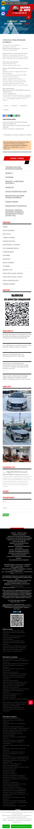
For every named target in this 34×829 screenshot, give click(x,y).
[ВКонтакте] (4, 116)
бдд (3, 478)
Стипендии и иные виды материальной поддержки (13, 168)
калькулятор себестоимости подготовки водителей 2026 (14, 761)
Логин (4, 501)
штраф (5, 478)
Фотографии (6, 255)
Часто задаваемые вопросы (11, 248)
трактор (8, 484)
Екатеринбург (12, 21)
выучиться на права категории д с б (13, 727)
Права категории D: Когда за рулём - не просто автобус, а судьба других (14, 650)
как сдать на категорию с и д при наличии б (16, 728)
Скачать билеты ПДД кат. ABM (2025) (13, 273)
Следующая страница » (24, 135)
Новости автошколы (9, 230)
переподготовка (16, 476)
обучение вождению (8, 481)
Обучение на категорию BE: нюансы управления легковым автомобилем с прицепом (14, 632)
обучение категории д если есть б (13, 732)
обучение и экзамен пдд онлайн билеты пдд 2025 (16, 746)
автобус (11, 478)
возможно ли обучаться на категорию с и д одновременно (15, 794)
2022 (20, 476)
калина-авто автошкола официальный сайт (15, 757)
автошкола (14, 105)
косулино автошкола (9, 735)
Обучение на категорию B (10, 672)
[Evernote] (14, 116)
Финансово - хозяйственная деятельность (14, 182)
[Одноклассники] (6, 116)
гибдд (18, 481)
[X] (11, 116)
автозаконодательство (17, 478)
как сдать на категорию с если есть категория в (13, 754)
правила (28, 479)
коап (30, 479)
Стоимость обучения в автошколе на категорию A (14, 710)
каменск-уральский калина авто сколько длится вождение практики (14, 784)
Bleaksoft (22, 601)
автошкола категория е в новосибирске (14, 777)
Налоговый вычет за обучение (11, 245)
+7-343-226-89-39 (19, 13)
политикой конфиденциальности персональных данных (20, 585)
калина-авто (24, 474)
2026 (17, 479)
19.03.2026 (6, 358)
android (23, 484)
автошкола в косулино (9, 770)
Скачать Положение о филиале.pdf (13, 129)
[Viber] (16, 116)
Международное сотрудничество (16, 206)
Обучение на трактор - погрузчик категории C (15, 699)
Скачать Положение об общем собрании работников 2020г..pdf (15, 123)
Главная (5, 227)
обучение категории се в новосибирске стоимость (14, 737)
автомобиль (12, 484)
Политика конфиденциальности (21, 826)
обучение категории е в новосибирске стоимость (14, 724)
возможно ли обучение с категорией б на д (15, 758)
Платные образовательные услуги (16, 192)
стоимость (10, 476)
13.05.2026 (6, 340)
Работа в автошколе (8, 262)
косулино (17, 483)
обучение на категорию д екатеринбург (14, 800)
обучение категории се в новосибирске (14, 789)
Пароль (5, 508)
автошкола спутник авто (10, 774)
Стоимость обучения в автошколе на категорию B (14, 669)
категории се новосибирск (10, 782)
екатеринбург (23, 105)
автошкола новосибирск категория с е (14, 775)
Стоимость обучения (9, 237)
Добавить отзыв (7, 270)
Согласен (6, 826)
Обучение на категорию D (10, 680)
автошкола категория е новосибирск (13, 740)
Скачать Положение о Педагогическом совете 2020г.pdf (16, 126)
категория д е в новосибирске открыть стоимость (14, 798)
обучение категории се (9, 769)
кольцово (6, 109)
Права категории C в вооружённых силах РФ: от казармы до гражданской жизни (15, 683)
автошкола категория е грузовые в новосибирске (13, 742)
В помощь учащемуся (9, 284)
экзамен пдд (5, 484)
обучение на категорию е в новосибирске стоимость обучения (15, 803)
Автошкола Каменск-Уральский (23, 587)
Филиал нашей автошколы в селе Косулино (16, 663)
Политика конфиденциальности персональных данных (12, 694)
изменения (17, 474)
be (21, 483)
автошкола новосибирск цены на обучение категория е (15, 779)
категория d (9, 479)
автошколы (28, 604)
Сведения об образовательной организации (16, 689)
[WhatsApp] (19, 116)
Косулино (18, 23)
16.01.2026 (6, 381)
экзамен (24, 479)
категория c (5, 476)
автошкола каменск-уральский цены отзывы (16, 767)
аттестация (24, 478)
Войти (6, 514)
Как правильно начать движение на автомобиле (13, 691)
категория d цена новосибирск (12, 718)
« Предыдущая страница (10, 135)
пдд (8, 471)
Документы (9, 173)
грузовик (29, 476)
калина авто (22, 805)
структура (6, 105)
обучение (15, 471)
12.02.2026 (6, 370)
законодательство (25, 483)
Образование (9, 177)
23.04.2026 (6, 349)
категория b (16, 484)
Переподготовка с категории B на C (13, 685)
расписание (21, 481)
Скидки (27, 23)
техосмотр (26, 476)
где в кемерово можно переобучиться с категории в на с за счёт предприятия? (14, 791)
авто (22, 476)
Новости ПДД (7, 234)
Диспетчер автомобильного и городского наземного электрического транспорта (15, 674)
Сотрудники (6, 266)
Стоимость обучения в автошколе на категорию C (14, 678)
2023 (13, 481)
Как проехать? (7, 259)
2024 (20, 483)
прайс (9, 483)
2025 (19, 479)
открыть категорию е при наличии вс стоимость (13, 721)
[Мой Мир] (9, 116)
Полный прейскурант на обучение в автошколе (13, 666)
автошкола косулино (9, 772)
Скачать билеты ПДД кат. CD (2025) (12, 277)
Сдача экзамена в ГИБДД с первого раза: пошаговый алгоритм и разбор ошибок (15, 646)
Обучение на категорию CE (11, 687)
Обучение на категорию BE (11, 705)
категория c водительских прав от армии (15, 730)
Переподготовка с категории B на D (13, 707)
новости (15, 481)
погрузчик (20, 484)
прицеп (4, 481)
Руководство (9, 187)
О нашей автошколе (8, 252)
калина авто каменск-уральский (12, 787)
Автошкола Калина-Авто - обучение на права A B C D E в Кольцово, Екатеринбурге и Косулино (16, 660)
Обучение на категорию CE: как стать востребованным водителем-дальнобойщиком (14, 637)
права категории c (13, 483)
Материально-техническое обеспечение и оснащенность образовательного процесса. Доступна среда (14, 213)
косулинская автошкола (10, 805)
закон (8, 478)
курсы (22, 479)
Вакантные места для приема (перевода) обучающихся (14, 197)
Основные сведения (11, 202)
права (15, 479)
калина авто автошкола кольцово (12, 733)
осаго (12, 479)
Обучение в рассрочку (9, 241)
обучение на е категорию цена (12, 764)
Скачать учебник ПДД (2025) (10, 280)
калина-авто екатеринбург (10, 765)
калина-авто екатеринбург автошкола (14, 752)
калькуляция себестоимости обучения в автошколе (14, 749)
